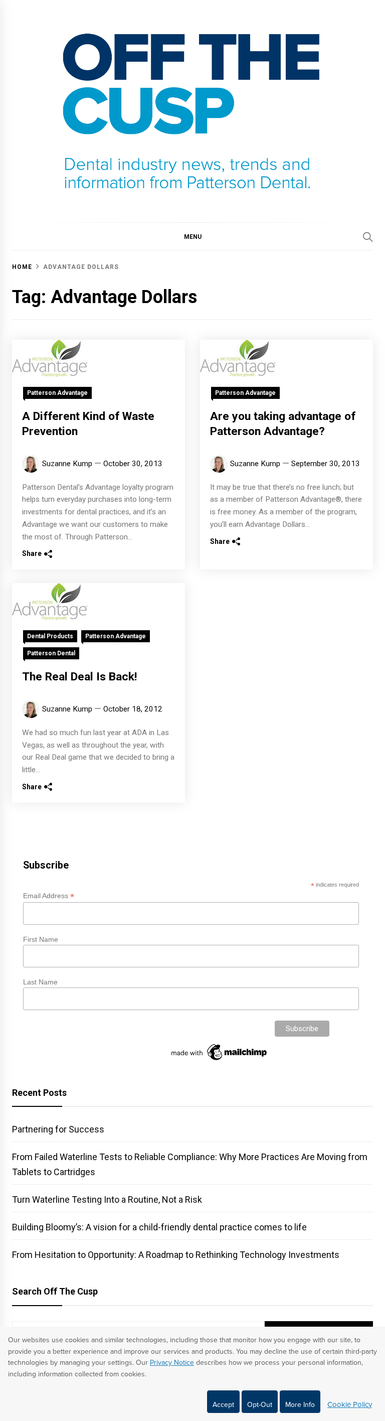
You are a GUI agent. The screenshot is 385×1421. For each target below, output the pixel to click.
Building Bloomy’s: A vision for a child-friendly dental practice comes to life (159, 1227)
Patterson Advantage (57, 392)
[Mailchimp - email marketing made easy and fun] (219, 1060)
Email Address (48, 896)
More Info (300, 1404)
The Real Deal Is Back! (79, 676)
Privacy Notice (172, 1362)
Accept (223, 1404)
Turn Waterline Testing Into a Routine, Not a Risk (107, 1199)
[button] (192, 236)
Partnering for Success (58, 1129)
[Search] (368, 237)
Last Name (40, 982)
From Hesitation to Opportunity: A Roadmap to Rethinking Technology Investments (175, 1254)
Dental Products (50, 636)
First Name (40, 939)
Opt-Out (259, 1404)
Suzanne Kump (67, 463)
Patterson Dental (51, 653)
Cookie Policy (349, 1404)
